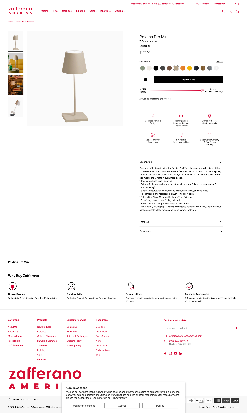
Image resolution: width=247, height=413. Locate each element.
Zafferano (13, 320)
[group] (94, 291)
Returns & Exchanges (77, 336)
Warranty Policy (74, 345)
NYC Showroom (202, 4)
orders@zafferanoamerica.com (185, 335)
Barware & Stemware (47, 341)
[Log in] (230, 11)
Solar (92, 11)
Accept (122, 405)
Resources (102, 320)
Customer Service (76, 320)
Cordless (67, 11)
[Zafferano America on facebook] (165, 353)
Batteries (41, 359)
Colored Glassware (46, 336)
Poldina (44, 11)
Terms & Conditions (220, 407)
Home (10, 22)
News (98, 341)
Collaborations (103, 350)
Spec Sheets (102, 336)
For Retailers (14, 341)
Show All (219, 62)
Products (42, 320)
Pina (55, 11)
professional (154, 99)
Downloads (145, 231)
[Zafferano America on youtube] (175, 353)
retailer (167, 99)
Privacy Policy (119, 397)
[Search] (223, 11)
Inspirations (101, 345)
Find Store (72, 331)
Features (144, 221)
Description (146, 161)
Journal (119, 11)
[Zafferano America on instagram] (170, 353)
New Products (44, 327)
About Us (12, 327)
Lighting (80, 11)
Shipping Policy (74, 341)
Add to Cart (188, 79)
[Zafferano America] (23, 11)
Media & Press (15, 336)
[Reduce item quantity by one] (141, 79)
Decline (160, 405)
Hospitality (13, 331)
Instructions (101, 331)
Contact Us (72, 327)
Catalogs (100, 327)
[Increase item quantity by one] (151, 79)
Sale (98, 355)
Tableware (105, 11)
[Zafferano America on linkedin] (180, 353)
